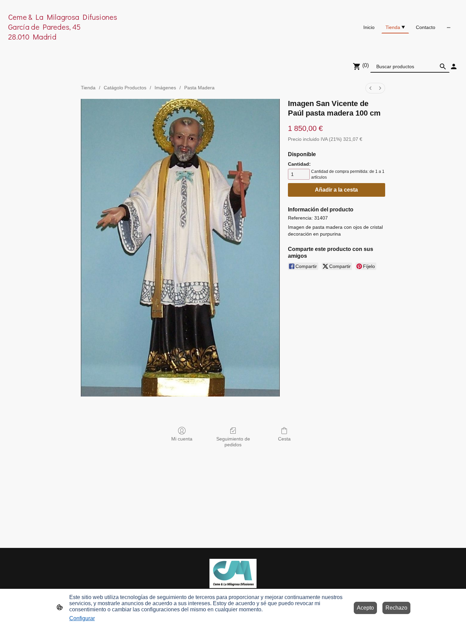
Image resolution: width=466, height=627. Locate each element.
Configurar (82, 618)
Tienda (88, 87)
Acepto (365, 608)
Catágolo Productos (125, 87)
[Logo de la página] (81, 46)
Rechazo (396, 608)
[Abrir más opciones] (448, 27)
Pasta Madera (199, 87)
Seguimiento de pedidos (233, 441)
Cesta (284, 439)
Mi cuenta (181, 439)
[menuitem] (370, 88)
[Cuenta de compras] (454, 66)
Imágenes (165, 87)
